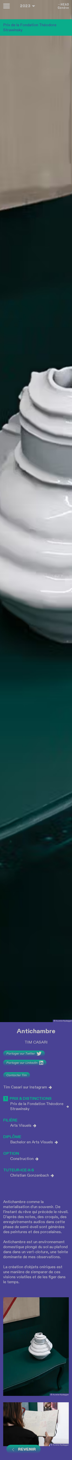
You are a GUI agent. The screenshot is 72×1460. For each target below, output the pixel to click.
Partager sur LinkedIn (22, 1063)
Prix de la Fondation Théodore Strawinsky (36, 1106)
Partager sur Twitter (20, 1054)
